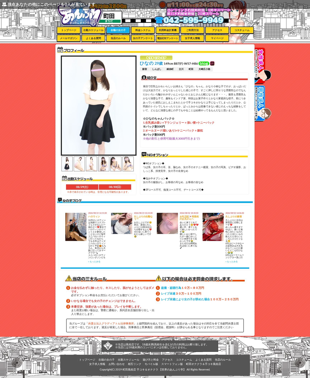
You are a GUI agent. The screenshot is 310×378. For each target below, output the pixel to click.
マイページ (217, 38)
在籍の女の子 (118, 30)
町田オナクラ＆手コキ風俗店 (203, 364)
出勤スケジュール (93, 30)
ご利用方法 (192, 30)
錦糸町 (170, 69)
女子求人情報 (192, 38)
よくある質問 (93, 38)
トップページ (68, 30)
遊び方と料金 (151, 359)
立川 (181, 69)
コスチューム (242, 30)
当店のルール (118, 38)
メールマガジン (69, 38)
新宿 (144, 69)
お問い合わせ (117, 364)
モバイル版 (151, 364)
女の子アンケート (143, 38)
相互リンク (134, 364)
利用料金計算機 (168, 30)
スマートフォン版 (172, 364)
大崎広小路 (204, 69)
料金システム (143, 30)
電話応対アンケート (167, 38)
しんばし (156, 69)
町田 (191, 69)
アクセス (217, 30)
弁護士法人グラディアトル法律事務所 (111, 323)
